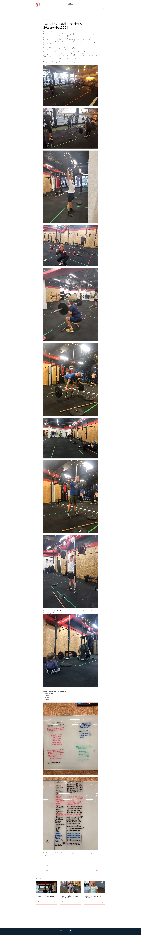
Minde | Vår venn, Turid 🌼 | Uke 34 (93, 897)
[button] (70, 3)
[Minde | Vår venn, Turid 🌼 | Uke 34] (94, 887)
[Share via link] (47, 866)
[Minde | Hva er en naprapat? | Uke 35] (46, 887)
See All (103, 878)
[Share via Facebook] (44, 866)
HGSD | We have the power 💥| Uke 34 (70, 897)
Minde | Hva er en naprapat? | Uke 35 (46, 897)
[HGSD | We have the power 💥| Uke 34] (70, 887)
